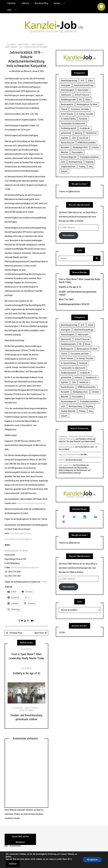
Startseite (11, 3)
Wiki (85, 454)
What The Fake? (66, 299)
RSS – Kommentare (13, 846)
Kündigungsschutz (80, 147)
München (64, 152)
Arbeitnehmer (37, 44)
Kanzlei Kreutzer (67, 142)
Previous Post (15, 633)
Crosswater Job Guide (80, 109)
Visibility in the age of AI (26, 673)
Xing (91, 166)
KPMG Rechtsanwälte (87, 142)
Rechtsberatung (75, 460)
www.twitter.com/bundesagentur (18, 539)
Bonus (88, 99)
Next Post (39, 633)
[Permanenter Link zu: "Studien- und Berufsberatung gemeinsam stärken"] (26, 693)
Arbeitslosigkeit (67, 90)
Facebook (83, 118)
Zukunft (64, 171)
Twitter (44, 582)
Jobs (74, 138)
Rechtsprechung (75, 162)
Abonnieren (68, 235)
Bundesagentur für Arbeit (36, 47)
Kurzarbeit (65, 147)
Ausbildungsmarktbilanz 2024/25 (74, 304)
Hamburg (78, 133)
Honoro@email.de (67, 447)
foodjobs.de (85, 128)
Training (82, 166)
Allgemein (11, 44)
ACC (82, 80)
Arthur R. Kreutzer (82, 95)
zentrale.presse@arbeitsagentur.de (25, 567)
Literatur (95, 147)
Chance (64, 109)
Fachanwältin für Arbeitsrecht (73, 123)
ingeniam (64, 138)
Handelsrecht (91, 133)
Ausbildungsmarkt (68, 99)
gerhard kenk (66, 133)
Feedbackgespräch (68, 128)
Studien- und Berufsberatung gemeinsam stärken (77, 293)
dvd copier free (66, 465)
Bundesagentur (67, 104)
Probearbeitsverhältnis (89, 157)
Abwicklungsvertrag (69, 80)
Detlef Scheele (67, 114)
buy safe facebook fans (69, 454)
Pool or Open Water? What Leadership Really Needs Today (79, 280)
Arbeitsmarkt (83, 90)
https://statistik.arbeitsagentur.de (30, 503)
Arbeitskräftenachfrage (84, 85)
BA (21, 47)
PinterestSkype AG (68, 157)
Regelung (89, 162)
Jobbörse (25, 3)
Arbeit (90, 80)
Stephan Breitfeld (68, 166)
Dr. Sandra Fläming (68, 118)
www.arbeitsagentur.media (20, 533)
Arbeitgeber (23, 44)
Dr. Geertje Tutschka (84, 114)
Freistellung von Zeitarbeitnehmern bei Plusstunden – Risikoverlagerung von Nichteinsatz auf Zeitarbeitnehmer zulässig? (75, 469)
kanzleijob (16, 71)
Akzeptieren (92, 859)
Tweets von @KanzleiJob (69, 191)
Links (9, 10)
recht (63, 162)
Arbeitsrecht (66, 95)
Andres (62, 460)
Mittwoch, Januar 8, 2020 (34, 71)
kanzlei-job (83, 138)
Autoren (57, 3)
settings (12, 863)
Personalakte (77, 152)
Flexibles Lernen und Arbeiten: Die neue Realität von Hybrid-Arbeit (77, 440)
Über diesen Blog (41, 3)
